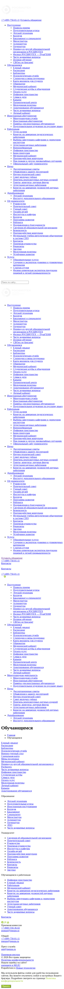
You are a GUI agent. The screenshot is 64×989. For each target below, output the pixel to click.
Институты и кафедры (24, 214)
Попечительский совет (24, 206)
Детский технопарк (23, 33)
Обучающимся (14, 65)
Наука (10, 166)
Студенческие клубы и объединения (31, 89)
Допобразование (15, 193)
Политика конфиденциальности (17, 960)
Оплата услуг (20, 91)
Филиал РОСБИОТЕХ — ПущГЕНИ (32, 54)
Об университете (16, 201)
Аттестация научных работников (29, 145)
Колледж (17, 36)
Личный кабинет (21, 113)
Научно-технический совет (27, 174)
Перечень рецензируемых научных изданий (35, 179)
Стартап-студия (21, 267)
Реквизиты (18, 246)
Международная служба (25, 118)
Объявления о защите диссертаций (31, 171)
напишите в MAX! (10, 965)
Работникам (13, 129)
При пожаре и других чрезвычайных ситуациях (37, 161)
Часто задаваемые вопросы (26, 57)
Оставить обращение (31, 20)
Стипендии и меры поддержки (29, 78)
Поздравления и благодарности (29, 225)
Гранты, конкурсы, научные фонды (31, 182)
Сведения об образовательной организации (35, 227)
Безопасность (20, 230)
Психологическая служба (26, 75)
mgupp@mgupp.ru (10, 941)
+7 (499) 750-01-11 (10, 20)
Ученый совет (20, 209)
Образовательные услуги (26, 259)
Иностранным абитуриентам (21, 115)
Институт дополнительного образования (34, 198)
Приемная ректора (10, 954)
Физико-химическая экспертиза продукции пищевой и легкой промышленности (35, 271)
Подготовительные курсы (26, 30)
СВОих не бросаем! (23, 62)
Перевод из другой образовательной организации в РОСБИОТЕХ (31, 50)
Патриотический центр (25, 102)
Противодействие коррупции (28, 158)
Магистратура (20, 41)
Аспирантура (20, 43)
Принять (6, 986)
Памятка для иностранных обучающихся (33, 123)
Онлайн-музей (20, 211)
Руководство (19, 203)
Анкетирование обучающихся (28, 107)
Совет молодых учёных (25, 177)
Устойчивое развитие (24, 254)
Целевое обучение (22, 59)
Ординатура (19, 46)
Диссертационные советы (26, 169)
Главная (11, 735)
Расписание (19, 70)
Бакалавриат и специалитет (27, 38)
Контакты (18, 241)
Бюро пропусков (21, 153)
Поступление (14, 25)
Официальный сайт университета (30, 163)
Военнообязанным (22, 147)
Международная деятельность (22, 675)
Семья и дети (19, 97)
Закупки (17, 249)
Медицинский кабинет (24, 86)
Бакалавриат (13, 812)
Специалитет (14, 814)
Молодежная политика (24, 105)
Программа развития (23, 219)
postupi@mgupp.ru (10, 930)
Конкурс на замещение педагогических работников (33, 890)
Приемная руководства (24, 243)
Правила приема (21, 28)
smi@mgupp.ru (8, 949)
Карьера (17, 99)
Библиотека (19, 73)
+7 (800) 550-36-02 (10, 928)
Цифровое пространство (25, 94)
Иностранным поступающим (22, 806)
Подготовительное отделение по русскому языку (38, 126)
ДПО (9, 825)
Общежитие (19, 83)
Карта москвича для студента (28, 81)
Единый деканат (21, 67)
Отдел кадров (20, 131)
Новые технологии (25, 968)
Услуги (10, 257)
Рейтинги (18, 222)
